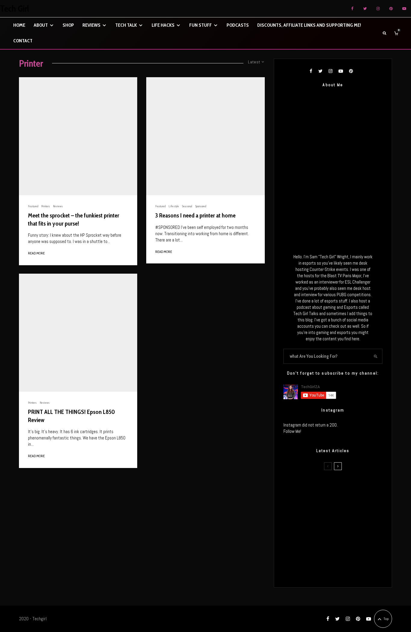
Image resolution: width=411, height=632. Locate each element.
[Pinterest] (391, 8)
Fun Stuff (200, 25)
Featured (33, 206)
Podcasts (238, 25)
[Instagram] (378, 8)
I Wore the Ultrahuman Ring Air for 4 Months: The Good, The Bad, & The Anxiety (342, 514)
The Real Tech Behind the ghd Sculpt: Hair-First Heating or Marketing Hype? (344, 485)
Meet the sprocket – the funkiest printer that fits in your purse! (73, 219)
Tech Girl (14, 8)
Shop (68, 25)
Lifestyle (173, 206)
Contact (22, 41)
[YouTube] (404, 8)
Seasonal (187, 206)
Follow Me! (292, 431)
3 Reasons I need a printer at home (195, 215)
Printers (45, 206)
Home (19, 25)
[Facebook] (352, 8)
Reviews (91, 25)
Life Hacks (163, 25)
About (41, 25)
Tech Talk (126, 25)
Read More (36, 253)
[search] (375, 356)
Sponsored (200, 206)
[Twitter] (365, 8)
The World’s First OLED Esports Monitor (345, 571)
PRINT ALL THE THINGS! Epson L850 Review (71, 416)
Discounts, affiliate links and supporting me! (309, 25)
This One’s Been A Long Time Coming (343, 542)
